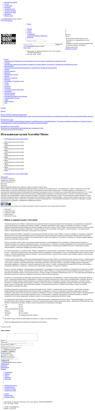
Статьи (6, 393)
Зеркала (6, 76)
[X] (10, 204)
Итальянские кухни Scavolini (35, 61)
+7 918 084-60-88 (6, 19)
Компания (4, 366)
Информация (5, 367)
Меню (29, 24)
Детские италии (9, 94)
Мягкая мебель (9, 66)
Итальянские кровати (11, 64)
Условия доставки (10, 389)
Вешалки (7, 73)
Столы (6, 83)
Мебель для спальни (47, 64)
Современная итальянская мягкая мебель (44, 68)
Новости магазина (9, 357)
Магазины (7, 379)
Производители (9, 397)
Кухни (6, 59)
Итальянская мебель (7, 116)
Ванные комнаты (9, 71)
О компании (31, 35)
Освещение (8, 91)
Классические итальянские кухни (15, 61)
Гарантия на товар (10, 390)
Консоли (7, 79)
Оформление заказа (10, 385)
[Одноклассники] (4, 204)
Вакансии (44, 35)
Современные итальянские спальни (66, 64)
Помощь (3, 369)
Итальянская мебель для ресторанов (15, 96)
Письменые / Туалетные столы (14, 81)
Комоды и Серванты (10, 78)
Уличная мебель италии (11, 98)
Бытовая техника (9, 93)
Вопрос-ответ (8, 395)
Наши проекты (9, 101)
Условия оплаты (9, 387)
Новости (38, 35)
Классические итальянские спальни (29, 64)
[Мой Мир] (7, 204)
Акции (6, 375)
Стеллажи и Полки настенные (14, 89)
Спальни (7, 63)
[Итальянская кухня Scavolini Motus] (16, 139)
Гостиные (7, 86)
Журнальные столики (11, 74)
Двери (6, 99)
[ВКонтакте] (2, 204)
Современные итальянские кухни (55, 61)
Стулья (6, 84)
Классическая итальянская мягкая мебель (17, 68)
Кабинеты (7, 88)
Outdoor (6, 69)
